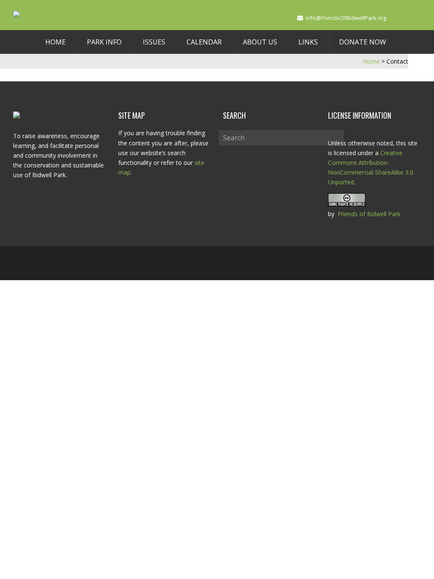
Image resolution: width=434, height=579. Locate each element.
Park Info (104, 42)
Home (55, 42)
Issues (154, 42)
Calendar (204, 42)
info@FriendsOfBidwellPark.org (346, 18)
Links (308, 42)
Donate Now (362, 42)
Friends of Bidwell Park (369, 214)
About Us (260, 42)
